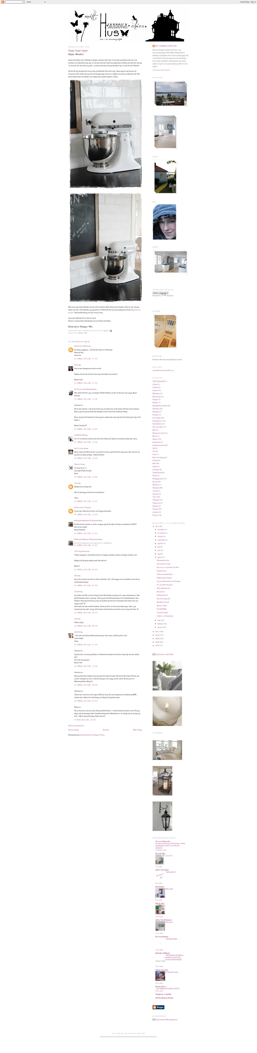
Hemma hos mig (158, 433)
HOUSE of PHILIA (162, 953)
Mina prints (169, 889)
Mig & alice (159, 903)
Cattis (76, 365)
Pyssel (155, 481)
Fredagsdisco (157, 421)
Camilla (77, 591)
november (161, 533)
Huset (155, 436)
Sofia (76, 575)
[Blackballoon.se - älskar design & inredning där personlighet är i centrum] (163, 654)
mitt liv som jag (80, 448)
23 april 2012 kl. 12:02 (85, 429)
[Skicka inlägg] (110, 330)
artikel (155, 384)
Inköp (80, 333)
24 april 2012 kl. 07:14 (85, 612)
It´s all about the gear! (165, 584)
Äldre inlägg (137, 729)
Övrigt (155, 515)
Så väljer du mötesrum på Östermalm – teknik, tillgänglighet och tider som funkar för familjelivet (170, 845)
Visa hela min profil (161, 70)
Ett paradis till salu (164, 564)
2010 (157, 635)
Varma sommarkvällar (165, 574)
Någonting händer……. (173, 939)
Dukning (156, 411)
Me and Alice (160, 853)
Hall (154, 430)
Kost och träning (159, 457)
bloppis (155, 399)
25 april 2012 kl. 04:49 (85, 685)
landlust (77, 632)
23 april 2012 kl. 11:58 (85, 383)
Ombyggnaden (158, 478)
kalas (154, 454)
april (159, 557)
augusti (160, 543)
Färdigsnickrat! (162, 595)
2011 (157, 631)
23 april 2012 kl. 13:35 (85, 501)
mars (159, 620)
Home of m (78, 464)
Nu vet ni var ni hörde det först (168, 567)
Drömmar (156, 408)
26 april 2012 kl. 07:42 (85, 701)
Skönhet (156, 484)
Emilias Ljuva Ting (81, 507)
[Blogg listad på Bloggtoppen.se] (165, 1019)
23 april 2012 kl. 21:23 (85, 533)
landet (155, 466)
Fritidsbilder (157, 424)
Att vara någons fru (162, 841)
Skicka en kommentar (76, 725)
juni (159, 550)
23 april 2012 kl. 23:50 (85, 585)
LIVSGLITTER (79, 435)
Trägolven (156, 503)
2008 (157, 642)
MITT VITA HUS (162, 870)
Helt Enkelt (159, 886)
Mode (155, 475)
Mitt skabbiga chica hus (166, 46)
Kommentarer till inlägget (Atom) (92, 735)
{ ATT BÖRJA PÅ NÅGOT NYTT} (167, 988)
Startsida (106, 729)
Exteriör (155, 414)
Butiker (155, 402)
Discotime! (161, 591)
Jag (154, 448)
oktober (161, 536)
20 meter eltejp (162, 612)
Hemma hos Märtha (81, 346)
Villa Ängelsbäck (80, 551)
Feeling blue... (162, 570)
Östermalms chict (163, 560)
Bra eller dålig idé (163, 598)
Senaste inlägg (73, 729)
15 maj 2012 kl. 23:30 (85, 719)
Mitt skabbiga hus (163, 588)
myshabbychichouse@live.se (163, 370)
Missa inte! (169, 922)
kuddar (155, 460)
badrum (155, 387)
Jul (154, 451)
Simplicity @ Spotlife (163, 994)
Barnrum (156, 393)
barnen (155, 390)
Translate (170, 295)
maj (159, 554)
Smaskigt (156, 487)
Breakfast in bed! (163, 602)
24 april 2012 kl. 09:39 (85, 626)
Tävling (155, 509)
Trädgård (156, 500)
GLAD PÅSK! (162, 609)
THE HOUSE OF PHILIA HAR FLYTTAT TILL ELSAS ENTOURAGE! (175, 957)
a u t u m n (169, 855)
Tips (154, 497)
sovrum (155, 491)
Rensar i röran (162, 605)
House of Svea (160, 986)
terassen (155, 494)
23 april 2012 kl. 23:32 (85, 569)
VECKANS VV (171, 872)
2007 (157, 645)
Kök (85, 333)
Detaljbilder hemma (160, 405)
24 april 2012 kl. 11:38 (85, 644)
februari (161, 623)
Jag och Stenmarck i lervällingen (169, 581)
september (161, 540)
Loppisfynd (157, 472)
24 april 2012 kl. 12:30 (85, 666)
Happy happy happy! (78, 50)
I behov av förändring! (165, 616)
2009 (157, 638)
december (161, 529)
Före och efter (157, 427)
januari (160, 627)
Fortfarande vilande (172, 972)
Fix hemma (157, 418)
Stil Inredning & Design (164, 997)
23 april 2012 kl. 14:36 (85, 514)
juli (159, 547)
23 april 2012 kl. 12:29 (85, 458)
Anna (76, 483)
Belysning (156, 396)
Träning (155, 506)
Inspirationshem (158, 445)
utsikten (155, 512)
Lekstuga (156, 469)
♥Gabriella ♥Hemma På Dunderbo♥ (87, 520)
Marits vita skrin (161, 969)
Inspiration (156, 442)
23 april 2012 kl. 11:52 (85, 358)
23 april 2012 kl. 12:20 (85, 442)
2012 (157, 526)
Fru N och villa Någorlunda (84, 389)
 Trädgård (159, 381)
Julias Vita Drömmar (163, 919)
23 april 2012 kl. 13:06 (85, 477)
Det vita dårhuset (161, 936)
